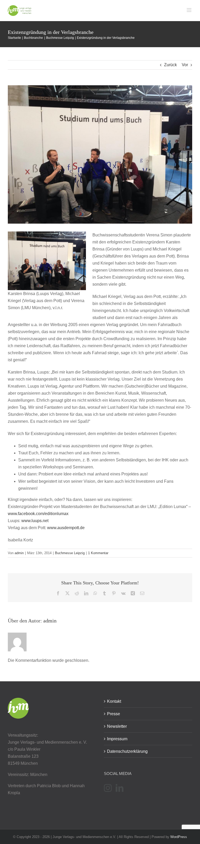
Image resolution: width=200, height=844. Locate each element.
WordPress (178, 837)
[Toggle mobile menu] (189, 10)
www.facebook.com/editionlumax (38, 513)
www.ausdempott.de (65, 527)
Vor (185, 65)
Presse (113, 714)
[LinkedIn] (119, 788)
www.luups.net (34, 520)
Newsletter (117, 726)
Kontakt (114, 701)
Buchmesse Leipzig (70, 553)
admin (19, 553)
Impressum (117, 739)
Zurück (170, 65)
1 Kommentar (98, 553)
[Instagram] (108, 788)
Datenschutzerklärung (127, 751)
